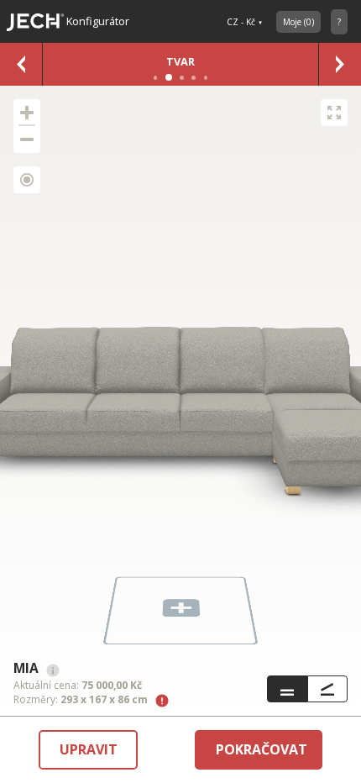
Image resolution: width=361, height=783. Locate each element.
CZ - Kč (241, 22)
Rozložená (327, 688)
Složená (287, 688)
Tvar (180, 61)
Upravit (89, 749)
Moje (298, 22)
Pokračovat (261, 749)
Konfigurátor (96, 21)
